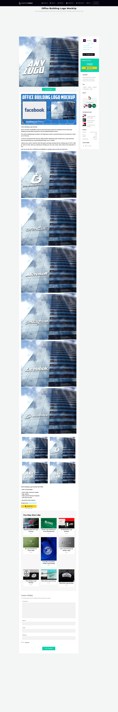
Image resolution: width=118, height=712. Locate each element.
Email (24, 627)
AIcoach (45, 3)
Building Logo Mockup (87, 77)
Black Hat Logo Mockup (66, 583)
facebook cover (86, 49)
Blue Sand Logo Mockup (49, 581)
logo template (86, 45)
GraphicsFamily (32, 503)
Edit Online (49, 89)
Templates (80, 3)
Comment (25, 601)
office (91, 89)
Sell (89, 3)
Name (24, 620)
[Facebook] (84, 145)
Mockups (84, 80)
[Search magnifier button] (95, 40)
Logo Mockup (91, 79)
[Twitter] (86, 145)
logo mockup (90, 43)
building (89, 87)
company (94, 87)
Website (24, 635)
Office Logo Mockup (91, 80)
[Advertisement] (59, 23)
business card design (87, 47)
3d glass (84, 87)
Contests (70, 3)
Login (96, 3)
